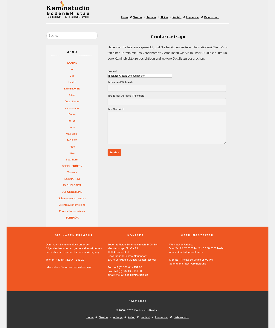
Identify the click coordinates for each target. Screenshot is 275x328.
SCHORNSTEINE (72, 191)
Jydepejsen (72, 107)
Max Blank (72, 133)
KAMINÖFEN (72, 88)
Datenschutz (211, 17)
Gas (72, 75)
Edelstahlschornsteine (72, 211)
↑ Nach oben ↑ (137, 300)
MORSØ (72, 140)
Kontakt (176, 17)
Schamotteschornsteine (72, 198)
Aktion (164, 17)
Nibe (72, 146)
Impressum (192, 17)
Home (124, 17)
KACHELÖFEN (72, 185)
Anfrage (151, 17)
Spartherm (72, 159)
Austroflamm (72, 101)
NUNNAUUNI (72, 178)
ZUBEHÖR (72, 217)
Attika (72, 95)
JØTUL (72, 120)
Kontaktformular (82, 267)
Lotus (72, 127)
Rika (72, 153)
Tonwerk (72, 172)
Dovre (72, 114)
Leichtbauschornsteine (72, 204)
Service (137, 17)
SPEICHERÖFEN (72, 166)
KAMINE (72, 62)
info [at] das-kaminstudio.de (131, 274)
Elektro (72, 82)
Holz (72, 69)
